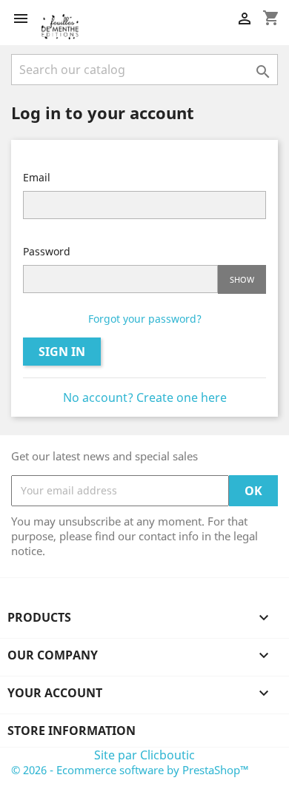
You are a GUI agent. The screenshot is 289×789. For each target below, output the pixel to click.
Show (242, 279)
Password (46, 251)
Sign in (62, 351)
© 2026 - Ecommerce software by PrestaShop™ (130, 769)
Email (36, 177)
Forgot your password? (145, 319)
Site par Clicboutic (144, 755)
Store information (71, 730)
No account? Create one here (145, 397)
